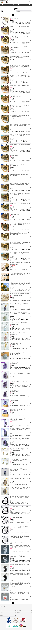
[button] (27, 2)
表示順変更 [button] (18, 11)
